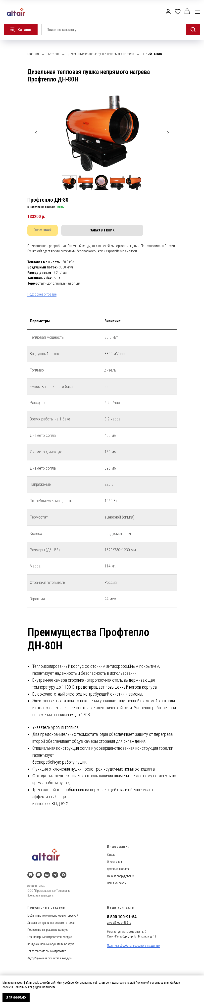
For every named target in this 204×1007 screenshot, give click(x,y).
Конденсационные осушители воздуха (50, 944)
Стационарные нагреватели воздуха (49, 937)
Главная (33, 54)
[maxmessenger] (63, 875)
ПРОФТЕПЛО (152, 54)
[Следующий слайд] (168, 132)
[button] (168, 11)
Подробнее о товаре (41, 294)
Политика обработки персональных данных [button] (133, 945)
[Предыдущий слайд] (36, 132)
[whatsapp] (39, 875)
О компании (114, 861)
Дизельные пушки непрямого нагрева (51, 923)
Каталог (53, 54)
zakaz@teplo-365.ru (119, 922)
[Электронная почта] (47, 875)
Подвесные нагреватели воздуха (47, 930)
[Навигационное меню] (197, 12)
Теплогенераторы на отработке (46, 951)
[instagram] (30, 875)
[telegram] (55, 875)
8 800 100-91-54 (122, 916)
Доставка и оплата (118, 869)
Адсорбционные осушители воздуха (49, 958)
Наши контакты (116, 883)
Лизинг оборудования (121, 876)
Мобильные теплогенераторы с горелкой (52, 915)
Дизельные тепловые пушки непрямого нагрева (101, 54)
